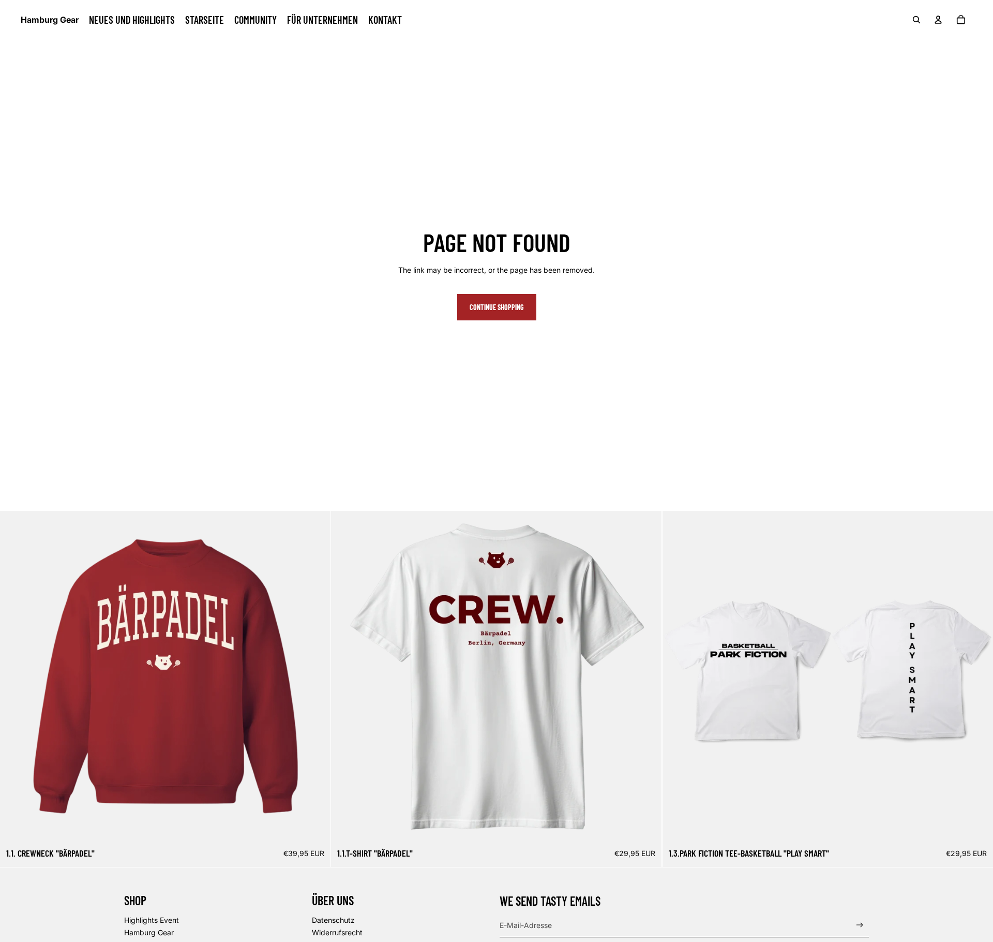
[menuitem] (132, 19)
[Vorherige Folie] (15, 676)
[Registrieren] (860, 925)
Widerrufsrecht (337, 932)
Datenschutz (333, 920)
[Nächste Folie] (314, 676)
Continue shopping (497, 307)
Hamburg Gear (149, 932)
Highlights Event (151, 920)
